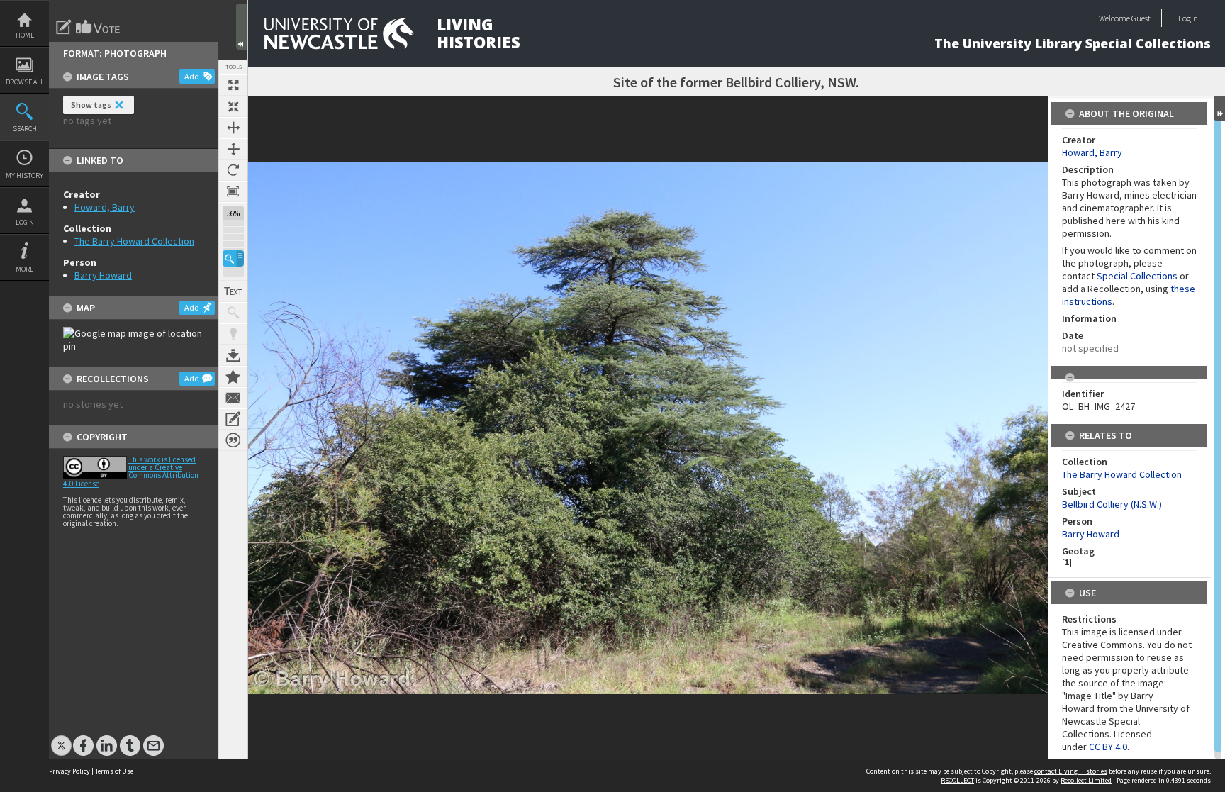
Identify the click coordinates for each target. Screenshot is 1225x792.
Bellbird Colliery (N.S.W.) (1112, 504)
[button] (233, 258)
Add (191, 76)
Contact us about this (233, 397)
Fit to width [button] (233, 127)
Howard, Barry (104, 207)
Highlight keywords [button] (233, 334)
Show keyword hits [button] (233, 312)
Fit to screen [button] (233, 106)
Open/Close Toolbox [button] (241, 27)
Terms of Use (114, 771)
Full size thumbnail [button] (233, 85)
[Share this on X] (61, 738)
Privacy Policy (69, 771)
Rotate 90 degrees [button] (233, 170)
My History (24, 175)
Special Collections (1137, 275)
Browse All (25, 82)
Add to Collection (233, 376)
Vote (98, 27)
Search (25, 128)
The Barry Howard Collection (134, 241)
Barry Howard (103, 275)
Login (25, 222)
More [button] (24, 269)
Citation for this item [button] (233, 440)
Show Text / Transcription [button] (233, 291)
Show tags (91, 104)
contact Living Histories (1070, 771)
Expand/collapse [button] (1219, 108)
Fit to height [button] (233, 149)
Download (233, 355)
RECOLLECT (957, 780)
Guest (1141, 18)
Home (25, 35)
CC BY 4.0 (1108, 746)
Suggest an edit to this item (64, 27)
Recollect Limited (1086, 780)
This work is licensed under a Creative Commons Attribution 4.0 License (130, 471)
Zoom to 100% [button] (233, 191)
